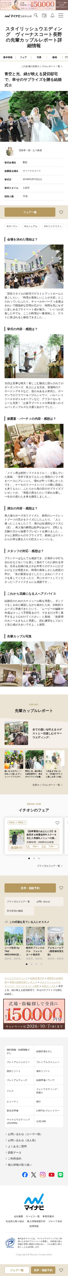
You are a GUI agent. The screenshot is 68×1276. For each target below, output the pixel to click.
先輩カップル (49, 986)
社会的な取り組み (15, 1221)
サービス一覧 (33, 1216)
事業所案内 (48, 1216)
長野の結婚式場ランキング (23, 982)
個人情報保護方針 (36, 1221)
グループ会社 (55, 1221)
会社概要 (18, 1216)
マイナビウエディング (16, 978)
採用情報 (34, 1226)
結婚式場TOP (37, 978)
